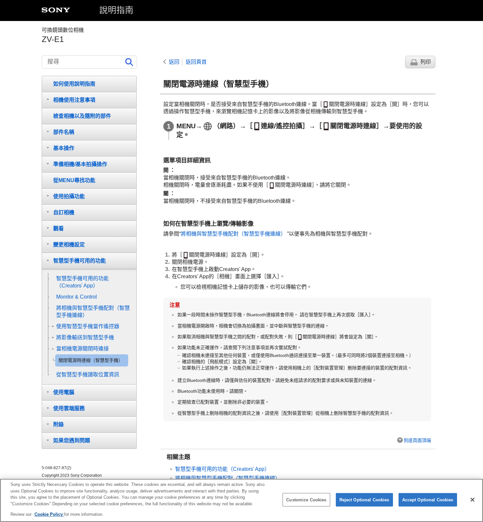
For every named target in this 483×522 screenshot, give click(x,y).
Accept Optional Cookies (427, 499)
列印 (425, 62)
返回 (174, 62)
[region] (241, 500)
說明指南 (116, 10)
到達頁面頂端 (417, 440)
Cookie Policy (49, 514)
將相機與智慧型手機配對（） (234, 234)
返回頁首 (196, 62)
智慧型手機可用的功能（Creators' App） (222, 469)
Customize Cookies (306, 499)
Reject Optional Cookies (364, 499)
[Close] (472, 499)
